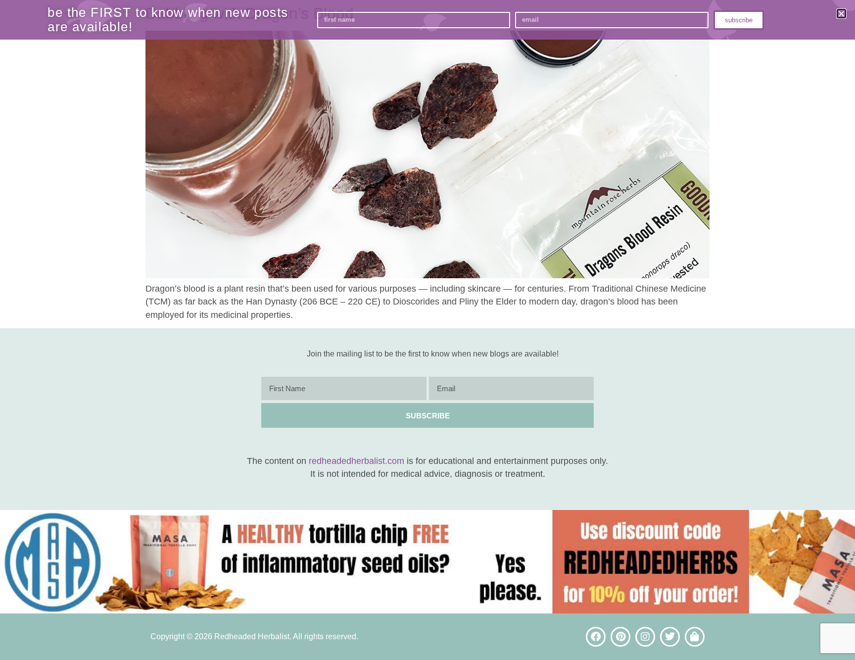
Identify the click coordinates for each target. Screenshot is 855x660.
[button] (841, 13)
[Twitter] (670, 637)
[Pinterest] (620, 637)
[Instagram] (645, 637)
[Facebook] (596, 637)
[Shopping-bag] (695, 637)
